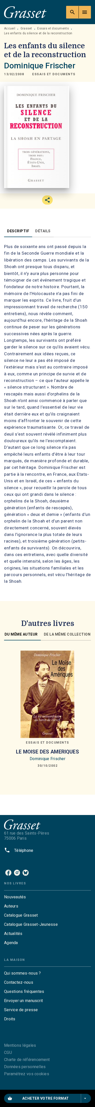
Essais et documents (53, 28)
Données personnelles (25, 1066)
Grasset (26, 28)
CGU (8, 1052)
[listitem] (8, 872)
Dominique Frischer (39, 65)
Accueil (9, 28)
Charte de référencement (27, 1059)
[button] (54, 74)
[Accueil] (25, 12)
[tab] (18, 231)
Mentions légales (20, 1045)
